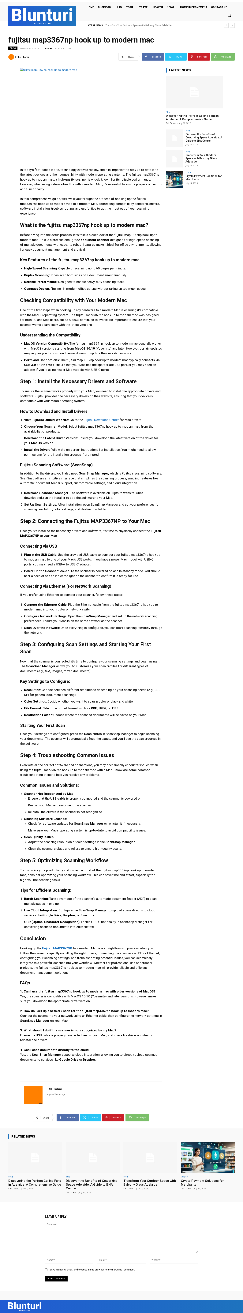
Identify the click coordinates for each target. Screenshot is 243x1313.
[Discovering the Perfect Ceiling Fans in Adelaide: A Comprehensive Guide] (194, 92)
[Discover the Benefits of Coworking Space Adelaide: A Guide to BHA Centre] (174, 138)
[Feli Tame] (11, 57)
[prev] (226, 25)
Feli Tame (23, 56)
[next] (232, 25)
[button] (229, 15)
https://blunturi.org (56, 1094)
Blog (13, 48)
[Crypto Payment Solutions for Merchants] (174, 179)
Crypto (188, 172)
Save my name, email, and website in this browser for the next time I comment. (92, 1269)
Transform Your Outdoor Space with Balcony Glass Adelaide (201, 158)
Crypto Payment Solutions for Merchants (128, 25)
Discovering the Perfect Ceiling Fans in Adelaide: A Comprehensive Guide (192, 117)
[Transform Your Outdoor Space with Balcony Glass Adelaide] (174, 158)
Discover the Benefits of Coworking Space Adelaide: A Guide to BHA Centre (203, 137)
